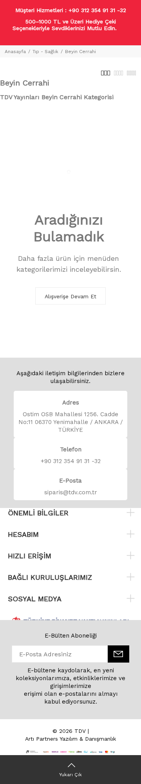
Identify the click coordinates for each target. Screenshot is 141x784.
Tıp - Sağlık (45, 51)
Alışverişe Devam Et (70, 296)
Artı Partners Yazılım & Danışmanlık (70, 739)
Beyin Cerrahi (80, 51)
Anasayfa (15, 51)
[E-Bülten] (118, 654)
